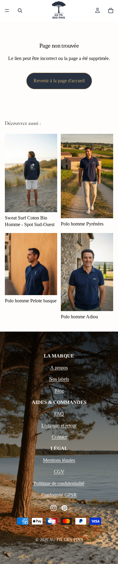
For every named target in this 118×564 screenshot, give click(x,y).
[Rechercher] (20, 10)
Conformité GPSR (59, 494)
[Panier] (110, 10)
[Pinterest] (64, 508)
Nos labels (59, 379)
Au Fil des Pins (66, 539)
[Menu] (7, 10)
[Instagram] (53, 508)
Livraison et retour (59, 425)
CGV (59, 471)
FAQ (59, 413)
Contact (59, 437)
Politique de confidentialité (59, 483)
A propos (59, 367)
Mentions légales (59, 460)
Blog (59, 390)
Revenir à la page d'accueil (59, 80)
